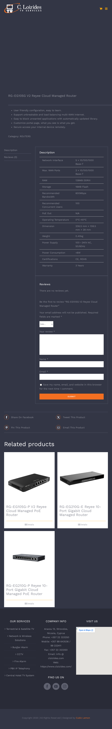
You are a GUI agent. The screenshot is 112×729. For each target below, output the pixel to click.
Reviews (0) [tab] (10, 157)
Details (30, 524)
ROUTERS (25, 136)
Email (43, 371)
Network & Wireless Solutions (20, 638)
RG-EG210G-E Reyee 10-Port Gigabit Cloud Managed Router (80, 511)
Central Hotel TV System (20, 675)
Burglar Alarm (20, 647)
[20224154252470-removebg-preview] (56, 53)
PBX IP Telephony (20, 668)
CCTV (20, 654)
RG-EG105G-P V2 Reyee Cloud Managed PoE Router (26, 511)
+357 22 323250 (60, 637)
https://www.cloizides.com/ (56, 666)
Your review (47, 331)
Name (43, 359)
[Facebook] (47, 686)
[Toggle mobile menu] (106, 8)
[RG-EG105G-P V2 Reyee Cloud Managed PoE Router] (29, 477)
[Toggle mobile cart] (101, 8)
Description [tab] (10, 150)
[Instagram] (64, 686)
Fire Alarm (20, 661)
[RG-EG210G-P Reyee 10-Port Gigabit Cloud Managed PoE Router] (29, 556)
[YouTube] (55, 686)
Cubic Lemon (83, 718)
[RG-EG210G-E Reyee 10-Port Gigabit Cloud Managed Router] (82, 477)
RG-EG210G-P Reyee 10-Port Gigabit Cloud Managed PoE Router (27, 590)
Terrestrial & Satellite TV (20, 629)
